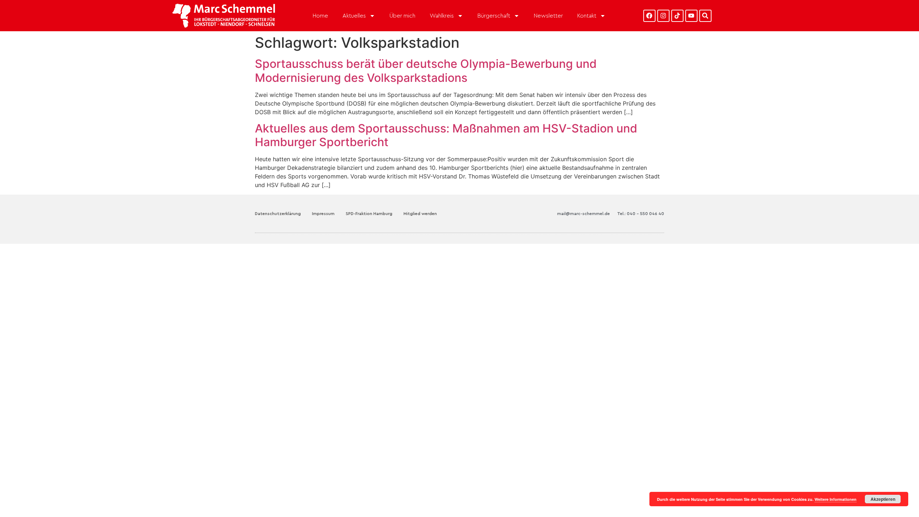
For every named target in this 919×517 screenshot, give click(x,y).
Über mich (402, 16)
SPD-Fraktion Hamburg (369, 213)
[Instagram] (663, 16)
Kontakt (586, 16)
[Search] (705, 16)
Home (320, 16)
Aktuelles (354, 16)
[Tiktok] (677, 16)
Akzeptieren (883, 499)
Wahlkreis (442, 16)
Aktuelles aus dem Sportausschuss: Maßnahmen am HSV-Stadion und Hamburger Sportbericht (446, 135)
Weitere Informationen (836, 499)
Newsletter (548, 16)
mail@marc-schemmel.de (583, 213)
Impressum (323, 213)
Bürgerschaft (493, 16)
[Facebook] (649, 16)
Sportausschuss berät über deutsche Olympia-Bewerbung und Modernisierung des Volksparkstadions (426, 70)
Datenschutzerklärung (278, 213)
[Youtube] (691, 16)
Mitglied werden (420, 213)
